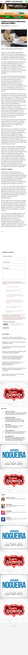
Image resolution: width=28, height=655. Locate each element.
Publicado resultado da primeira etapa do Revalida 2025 (13, 347)
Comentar (6, 328)
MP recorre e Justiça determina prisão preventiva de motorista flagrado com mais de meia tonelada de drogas (12, 357)
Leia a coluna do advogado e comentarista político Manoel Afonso (15, 506)
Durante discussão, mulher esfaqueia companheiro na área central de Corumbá (14, 338)
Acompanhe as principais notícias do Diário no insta (16, 513)
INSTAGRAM (8, 511)
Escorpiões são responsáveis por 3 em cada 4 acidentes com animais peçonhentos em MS (12, 363)
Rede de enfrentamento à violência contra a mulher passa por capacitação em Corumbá (14, 369)
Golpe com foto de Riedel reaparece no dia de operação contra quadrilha (14, 352)
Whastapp (26, 1)
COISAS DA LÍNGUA (10, 497)
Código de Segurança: (9, 322)
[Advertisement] (14, 241)
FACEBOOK (8, 517)
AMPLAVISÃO (9, 504)
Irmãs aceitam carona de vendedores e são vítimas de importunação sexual (15, 432)
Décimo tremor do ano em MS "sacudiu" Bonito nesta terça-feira (13, 374)
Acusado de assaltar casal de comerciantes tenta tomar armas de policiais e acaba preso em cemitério (14, 420)
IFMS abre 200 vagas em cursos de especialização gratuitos (14, 426)
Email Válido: (6, 262)
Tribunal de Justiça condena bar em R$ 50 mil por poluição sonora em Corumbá (16, 413)
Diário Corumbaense (14, 1)
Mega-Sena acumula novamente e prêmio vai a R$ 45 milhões (14, 342)
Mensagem (6, 268)
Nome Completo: (7, 256)
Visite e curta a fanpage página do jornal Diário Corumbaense (16, 519)
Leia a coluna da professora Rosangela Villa (15, 498)
